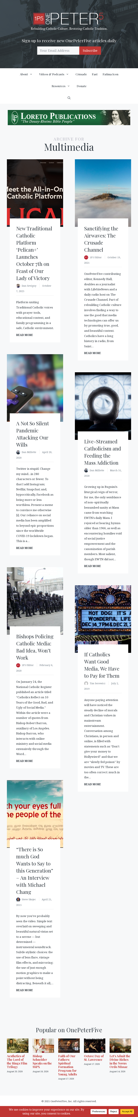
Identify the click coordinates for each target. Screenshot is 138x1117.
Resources (58, 86)
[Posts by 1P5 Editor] (87, 258)
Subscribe (90, 50)
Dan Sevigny (29, 285)
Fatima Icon (110, 74)
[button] (69, 98)
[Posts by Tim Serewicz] (87, 684)
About (24, 74)
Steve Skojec (29, 899)
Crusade (81, 74)
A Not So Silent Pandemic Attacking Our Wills (32, 434)
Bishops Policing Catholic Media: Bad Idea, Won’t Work (35, 647)
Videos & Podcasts (51, 74)
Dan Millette (29, 452)
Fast (95, 74)
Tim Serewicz (98, 683)
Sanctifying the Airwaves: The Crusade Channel (101, 239)
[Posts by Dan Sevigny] (19, 286)
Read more (25, 335)
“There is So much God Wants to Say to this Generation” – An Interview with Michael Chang (34, 870)
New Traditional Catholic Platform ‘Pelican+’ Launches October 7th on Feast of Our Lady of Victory (34, 253)
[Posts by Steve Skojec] (19, 900)
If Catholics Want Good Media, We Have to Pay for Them (101, 665)
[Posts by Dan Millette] (19, 452)
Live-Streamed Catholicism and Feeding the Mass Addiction (102, 452)
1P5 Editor (96, 257)
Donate (82, 86)
